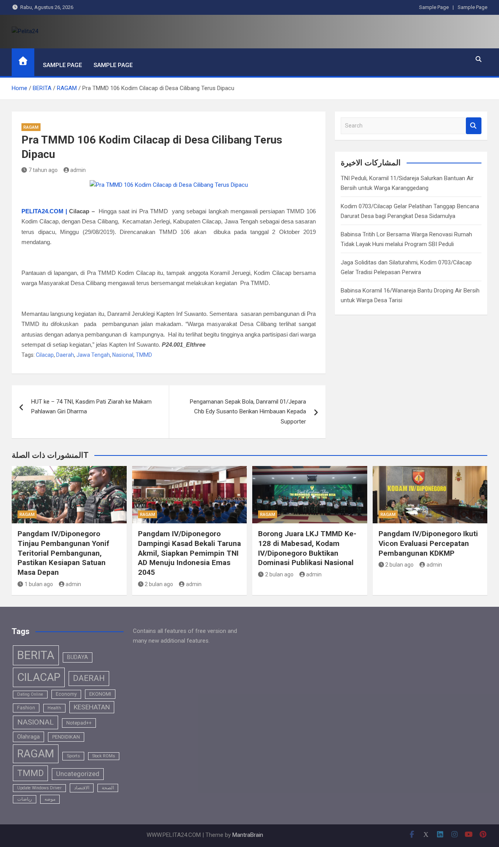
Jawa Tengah (93, 355)
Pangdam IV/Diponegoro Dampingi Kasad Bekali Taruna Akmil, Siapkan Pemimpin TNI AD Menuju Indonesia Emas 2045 (189, 553)
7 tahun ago (43, 170)
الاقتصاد (81, 787)
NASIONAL (35, 722)
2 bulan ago (159, 584)
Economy (66, 694)
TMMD (144, 355)
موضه (49, 799)
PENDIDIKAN (66, 737)
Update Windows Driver (39, 787)
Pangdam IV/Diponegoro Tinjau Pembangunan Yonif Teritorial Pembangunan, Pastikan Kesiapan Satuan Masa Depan (63, 553)
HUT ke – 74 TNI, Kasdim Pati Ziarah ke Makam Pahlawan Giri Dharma (91, 406)
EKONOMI (100, 694)
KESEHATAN (92, 707)
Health (54, 708)
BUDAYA (77, 657)
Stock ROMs (103, 755)
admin (78, 170)
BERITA (36, 655)
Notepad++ (79, 723)
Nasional (122, 355)
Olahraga (28, 736)
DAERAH (89, 678)
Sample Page (434, 7)
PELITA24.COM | (44, 211)
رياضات (24, 799)
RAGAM (31, 127)
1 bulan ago (39, 584)
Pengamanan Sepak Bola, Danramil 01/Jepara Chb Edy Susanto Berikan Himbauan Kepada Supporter (248, 411)
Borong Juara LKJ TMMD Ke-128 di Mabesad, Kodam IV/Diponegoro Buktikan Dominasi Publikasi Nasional (307, 548)
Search (473, 125)
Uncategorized (77, 774)
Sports (73, 755)
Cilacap (45, 355)
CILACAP (38, 677)
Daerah (65, 355)
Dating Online (30, 694)
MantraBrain (247, 834)
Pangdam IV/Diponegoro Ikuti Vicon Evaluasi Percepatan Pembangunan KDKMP (428, 543)
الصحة (108, 787)
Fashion (26, 708)
